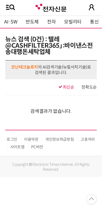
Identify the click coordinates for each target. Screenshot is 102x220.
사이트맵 (17, 146)
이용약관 (31, 139)
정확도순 (89, 87)
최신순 (68, 87)
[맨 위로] (91, 199)
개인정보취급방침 (59, 139)
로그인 (12, 139)
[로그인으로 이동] (91, 7)
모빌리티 (73, 22)
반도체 (32, 22)
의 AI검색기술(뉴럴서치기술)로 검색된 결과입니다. (51, 69)
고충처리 (88, 139)
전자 (51, 22)
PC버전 (37, 146)
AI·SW (10, 22)
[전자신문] (51, 7)
